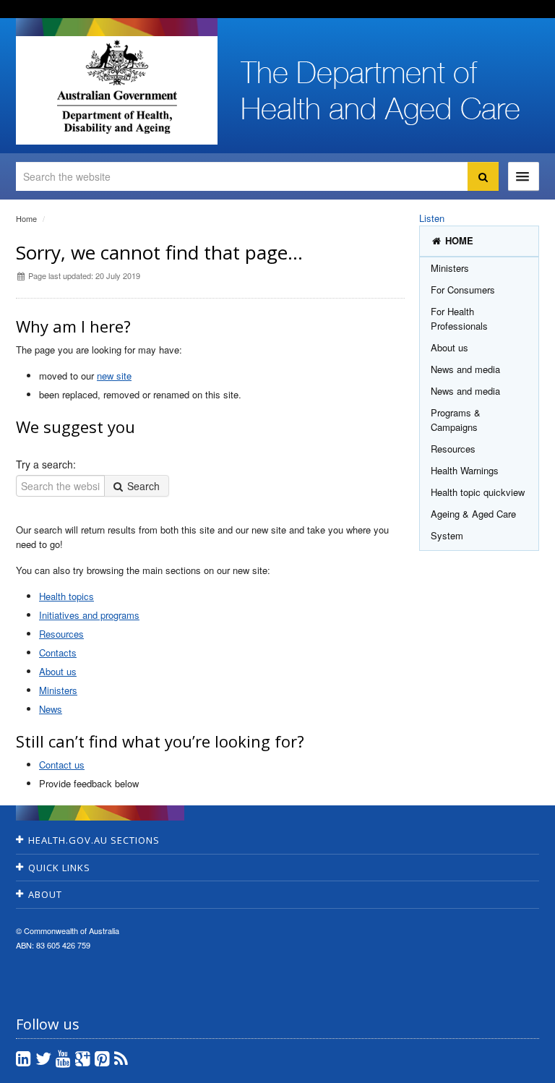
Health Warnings (465, 470)
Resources (61, 634)
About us (58, 671)
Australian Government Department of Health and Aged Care (116, 87)
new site (114, 375)
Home (26, 218)
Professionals (459, 318)
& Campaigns (456, 420)
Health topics (66, 596)
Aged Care (473, 514)
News (50, 709)
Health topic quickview (478, 492)
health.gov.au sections (94, 840)
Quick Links (59, 867)
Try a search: (46, 464)
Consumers (463, 289)
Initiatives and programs (89, 615)
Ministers (58, 690)
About (45, 894)
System (447, 535)
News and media (465, 369)
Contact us (62, 764)
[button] (509, 1068)
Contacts (58, 652)
